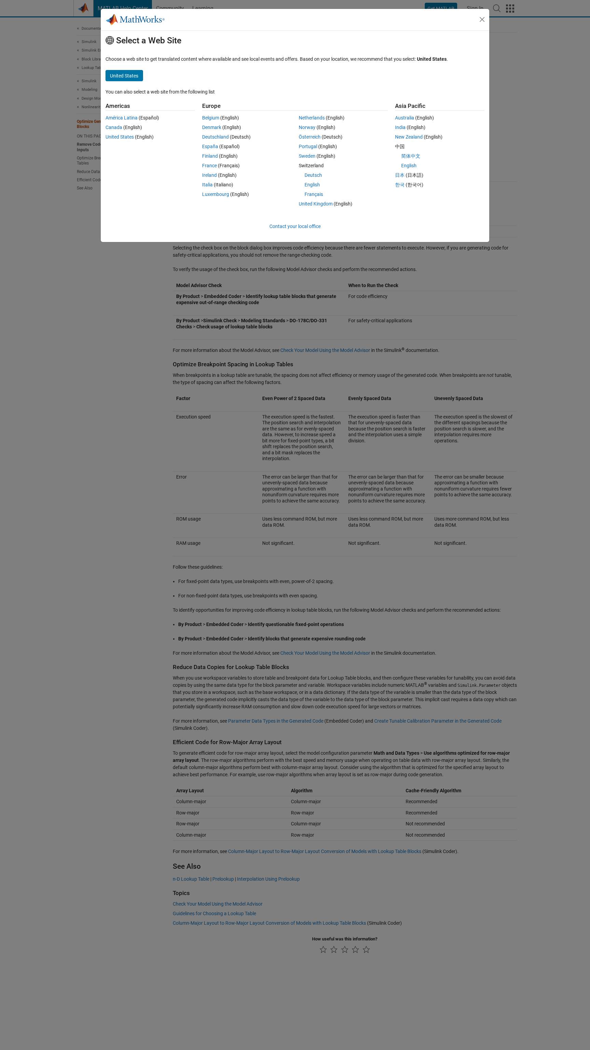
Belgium (210, 117)
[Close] (482, 19)
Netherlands (312, 117)
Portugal (308, 146)
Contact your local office (295, 226)
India (400, 127)
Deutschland (215, 137)
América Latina (122, 117)
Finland (210, 156)
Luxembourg (215, 194)
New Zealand (409, 137)
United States (120, 137)
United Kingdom (316, 204)
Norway (307, 127)
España (210, 146)
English (312, 184)
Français (314, 194)
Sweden (307, 156)
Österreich (310, 137)
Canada (114, 127)
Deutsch (313, 175)
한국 (400, 184)
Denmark (211, 127)
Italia (207, 184)
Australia (404, 117)
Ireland (209, 175)
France (209, 165)
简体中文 (410, 156)
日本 (400, 175)
